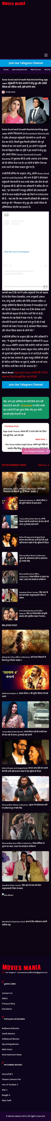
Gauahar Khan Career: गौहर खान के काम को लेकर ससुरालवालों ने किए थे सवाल (33, 595)
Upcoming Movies (19, 69)
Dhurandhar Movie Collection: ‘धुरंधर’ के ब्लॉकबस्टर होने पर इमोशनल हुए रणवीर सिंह (33, 558)
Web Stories (36, 69)
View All (42, 465)
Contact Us (7, 993)
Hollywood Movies (10, 1039)
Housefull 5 (7, 1074)
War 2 (4, 1090)
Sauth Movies (8, 1033)
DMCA (5, 998)
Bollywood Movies (10, 1028)
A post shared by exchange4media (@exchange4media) (27, 286)
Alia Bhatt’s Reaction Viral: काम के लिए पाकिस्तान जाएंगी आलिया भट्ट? (24, 923)
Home (5, 69)
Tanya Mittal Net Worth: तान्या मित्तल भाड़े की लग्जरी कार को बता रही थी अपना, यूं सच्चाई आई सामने (34, 521)
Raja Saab (6, 1100)
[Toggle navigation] (46, 55)
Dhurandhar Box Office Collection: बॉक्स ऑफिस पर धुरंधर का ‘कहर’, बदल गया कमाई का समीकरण (34, 576)
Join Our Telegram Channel (25, 63)
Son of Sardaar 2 (10, 1084)
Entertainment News (12, 1055)
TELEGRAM (26, 406)
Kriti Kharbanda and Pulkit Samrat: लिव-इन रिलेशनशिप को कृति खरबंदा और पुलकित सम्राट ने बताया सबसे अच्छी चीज (33, 613)
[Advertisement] (25, 31)
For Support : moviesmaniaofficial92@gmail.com (26, 972)
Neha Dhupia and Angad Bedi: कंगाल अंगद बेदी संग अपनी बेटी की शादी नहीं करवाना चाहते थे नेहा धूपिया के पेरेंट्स (34, 540)
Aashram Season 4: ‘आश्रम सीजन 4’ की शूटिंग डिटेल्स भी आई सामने (33, 502)
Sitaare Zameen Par (11, 1079)
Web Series (7, 1049)
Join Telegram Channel (34, 451)
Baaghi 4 (6, 1095)
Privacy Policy (8, 1004)
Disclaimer (7, 1009)
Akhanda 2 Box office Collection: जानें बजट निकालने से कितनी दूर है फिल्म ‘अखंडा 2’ (24, 490)
